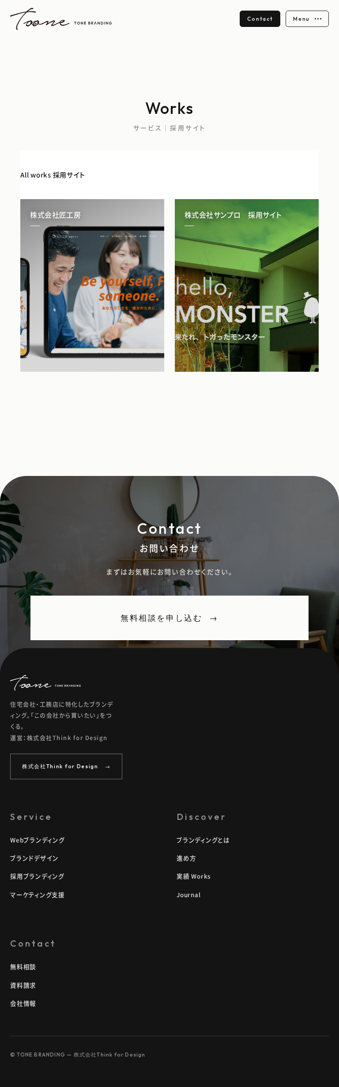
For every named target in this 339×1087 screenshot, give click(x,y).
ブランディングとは (203, 839)
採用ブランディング (37, 876)
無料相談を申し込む (169, 618)
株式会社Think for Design (66, 766)
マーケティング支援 (37, 894)
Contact (260, 18)
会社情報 (23, 1003)
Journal (188, 894)
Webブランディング (37, 839)
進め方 (186, 857)
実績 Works (194, 876)
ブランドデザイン (34, 857)
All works (35, 174)
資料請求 (23, 985)
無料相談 (23, 966)
